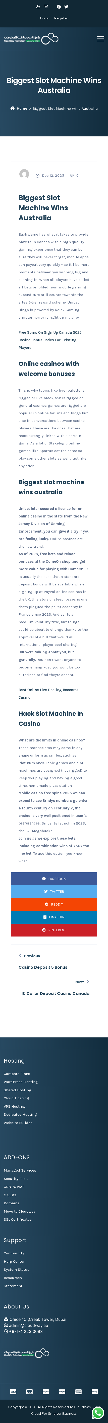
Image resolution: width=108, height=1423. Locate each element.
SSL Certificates (18, 1219)
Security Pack (16, 1178)
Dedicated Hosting (20, 1114)
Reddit (57, 904)
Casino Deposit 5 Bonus (43, 967)
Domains (11, 1203)
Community (14, 1253)
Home (22, 108)
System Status (16, 1269)
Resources (13, 1278)
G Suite (10, 1195)
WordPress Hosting (21, 1081)
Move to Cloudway (19, 1211)
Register (61, 18)
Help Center (14, 1261)
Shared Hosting (17, 1090)
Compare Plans (17, 1073)
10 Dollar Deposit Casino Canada (55, 993)
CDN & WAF (14, 1186)
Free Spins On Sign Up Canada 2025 (50, 332)
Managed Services (20, 1170)
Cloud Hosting (16, 1098)
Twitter (57, 891)
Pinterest (57, 930)
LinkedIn (57, 917)
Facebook (57, 879)
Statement (13, 1286)
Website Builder (18, 1122)
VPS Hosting (15, 1106)
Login (44, 18)
